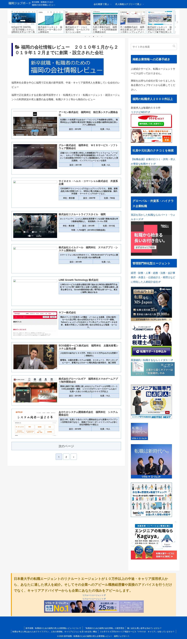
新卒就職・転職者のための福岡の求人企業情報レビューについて (53, 628)
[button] (174, 46)
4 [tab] (97, 36)
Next (177, 22)
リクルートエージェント (92, 595)
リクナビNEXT (139, 112)
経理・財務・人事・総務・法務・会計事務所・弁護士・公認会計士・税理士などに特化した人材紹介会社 (153, 277)
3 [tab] (93, 36)
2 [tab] (89, 36)
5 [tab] (101, 36)
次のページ (66, 446)
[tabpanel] (25, 22)
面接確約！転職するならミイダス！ (150, 360)
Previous (9, 22)
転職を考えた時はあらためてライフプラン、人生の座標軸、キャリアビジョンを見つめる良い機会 (55, 631)
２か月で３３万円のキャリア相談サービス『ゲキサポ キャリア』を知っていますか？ (137, 631)
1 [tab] (85, 36)
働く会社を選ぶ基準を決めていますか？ (144, 628)
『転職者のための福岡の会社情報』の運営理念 (104, 628)
